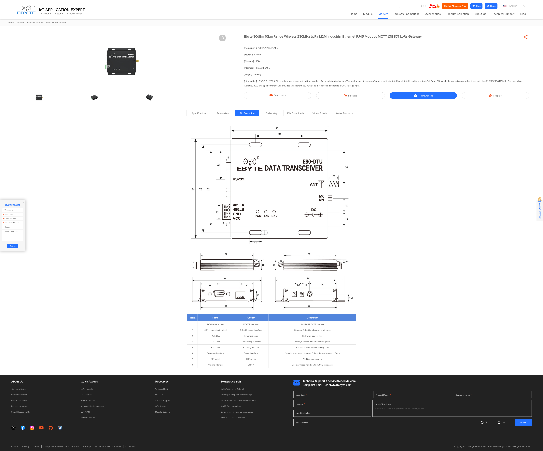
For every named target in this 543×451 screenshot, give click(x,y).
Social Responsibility (20, 412)
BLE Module (86, 395)
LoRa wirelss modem (56, 22)
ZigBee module (88, 401)
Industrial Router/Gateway (92, 406)
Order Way (271, 113)
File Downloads (423, 95)
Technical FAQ (161, 389)
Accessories (433, 14)
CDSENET (130, 446)
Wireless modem (35, 22)
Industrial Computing (407, 14)
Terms (36, 446)
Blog (523, 14)
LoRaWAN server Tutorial (232, 389)
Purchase (350, 95)
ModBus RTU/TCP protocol (233, 418)
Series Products (344, 113)
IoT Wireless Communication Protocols (238, 401)
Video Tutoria (320, 113)
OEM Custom (161, 406)
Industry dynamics (19, 406)
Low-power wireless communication (237, 412)
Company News (18, 389)
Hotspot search (231, 381)
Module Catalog (162, 412)
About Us (480, 14)
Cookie (14, 446)
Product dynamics (19, 401)
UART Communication (231, 406)
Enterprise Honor (19, 395)
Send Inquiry (278, 95)
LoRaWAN (85, 412)
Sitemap (87, 446)
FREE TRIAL (160, 395)
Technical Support (503, 14)
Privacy (25, 446)
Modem (383, 14)
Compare (495, 95)
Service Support (162, 401)
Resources (162, 381)
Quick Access (89, 381)
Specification (199, 113)
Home (353, 14)
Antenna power (88, 418)
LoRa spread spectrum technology (236, 395)
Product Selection (457, 14)
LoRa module (87, 389)
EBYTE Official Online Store (108, 446)
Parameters (223, 113)
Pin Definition (247, 113)
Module (368, 14)
